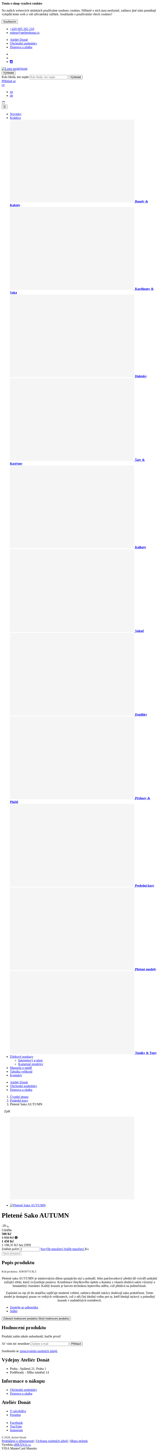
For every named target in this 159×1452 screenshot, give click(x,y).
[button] (3, 85)
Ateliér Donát (19, 39)
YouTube (16, 1426)
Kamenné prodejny (30, 1064)
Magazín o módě (21, 1068)
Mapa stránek (79, 1441)
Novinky (16, 114)
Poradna (15, 1415)
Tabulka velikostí (21, 1071)
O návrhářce (18, 1411)
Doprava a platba (21, 47)
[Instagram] (11, 61)
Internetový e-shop (30, 1060)
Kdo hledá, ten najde (15, 77)
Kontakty (16, 1075)
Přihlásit (76, 1343)
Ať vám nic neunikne (16, 1343)
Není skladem (11, 1253)
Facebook (16, 1422)
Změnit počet (10, 1249)
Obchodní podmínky (23, 43)
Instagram (16, 1430)
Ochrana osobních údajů (52, 1441)
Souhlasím (9, 21)
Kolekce (15, 117)
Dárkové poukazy (21, 1056)
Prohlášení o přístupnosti (18, 1441)
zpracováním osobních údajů (38, 1351)
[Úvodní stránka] (14, 68)
